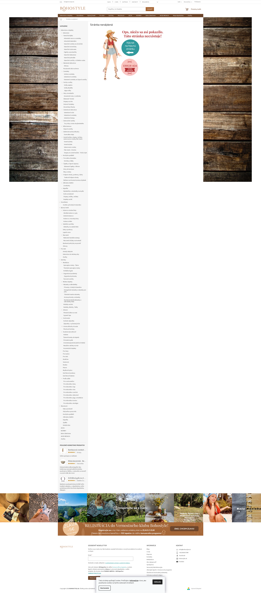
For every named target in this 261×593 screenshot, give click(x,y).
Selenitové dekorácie (70, 110)
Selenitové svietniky (70, 77)
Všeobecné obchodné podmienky (157, 573)
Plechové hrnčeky (68, 329)
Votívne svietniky (69, 74)
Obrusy (65, 246)
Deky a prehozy (68, 230)
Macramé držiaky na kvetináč (72, 241)
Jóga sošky (67, 91)
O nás (116, 2)
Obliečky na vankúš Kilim (70, 227)
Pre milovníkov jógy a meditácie (73, 398)
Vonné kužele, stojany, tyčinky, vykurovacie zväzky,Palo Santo (72, 138)
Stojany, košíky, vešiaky (70, 197)
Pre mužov (66, 354)
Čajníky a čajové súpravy (70, 164)
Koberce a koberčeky (69, 210)
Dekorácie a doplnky (67, 30)
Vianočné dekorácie (70, 55)
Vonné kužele (68, 144)
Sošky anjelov (68, 85)
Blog (109, 2)
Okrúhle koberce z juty (70, 213)
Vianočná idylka (68, 36)
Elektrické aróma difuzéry (71, 132)
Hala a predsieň (67, 409)
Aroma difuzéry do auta (70, 326)
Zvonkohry (66, 186)
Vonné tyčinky (68, 142)
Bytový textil (65, 208)
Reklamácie (145, 2)
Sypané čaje (67, 315)
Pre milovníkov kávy (69, 384)
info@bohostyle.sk (185, 550)
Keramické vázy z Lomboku (72, 96)
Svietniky (66, 71)
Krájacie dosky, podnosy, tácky (73, 175)
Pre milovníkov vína (69, 390)
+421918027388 (183, 553)
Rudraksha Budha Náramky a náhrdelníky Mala (72, 301)
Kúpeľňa (65, 188)
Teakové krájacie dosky (71, 177)
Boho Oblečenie (66, 434)
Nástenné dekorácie (69, 63)
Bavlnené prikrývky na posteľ (72, 243)
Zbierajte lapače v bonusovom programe (159, 570)
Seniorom (66, 362)
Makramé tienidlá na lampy (71, 238)
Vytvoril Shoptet (196, 589)
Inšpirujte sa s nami (133, 508)
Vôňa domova (67, 126)
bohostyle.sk (183, 559)
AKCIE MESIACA (65, 436)
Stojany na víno (68, 102)
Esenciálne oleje (69, 135)
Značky (63, 439)
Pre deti (63, 249)
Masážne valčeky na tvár (70, 346)
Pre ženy (65, 351)
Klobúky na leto (68, 304)
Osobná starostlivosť (69, 332)
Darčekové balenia (68, 376)
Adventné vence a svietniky (72, 38)
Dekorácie (66, 33)
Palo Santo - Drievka (70, 150)
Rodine (65, 365)
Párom (65, 368)
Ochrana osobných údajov (155, 575)
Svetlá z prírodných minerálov (72, 205)
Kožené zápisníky (68, 321)
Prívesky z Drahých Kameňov (73, 287)
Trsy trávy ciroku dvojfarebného (74, 124)
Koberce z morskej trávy (71, 219)
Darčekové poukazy (69, 373)
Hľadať (149, 9)
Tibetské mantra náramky (72, 294)
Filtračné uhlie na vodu (70, 313)
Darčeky (63, 260)
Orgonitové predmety (70, 274)
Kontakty (135, 2)
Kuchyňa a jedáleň (68, 155)
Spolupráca (150, 565)
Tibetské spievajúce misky (71, 268)
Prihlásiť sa (94, 578)
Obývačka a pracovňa (69, 411)
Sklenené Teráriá (68, 99)
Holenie (65, 335)
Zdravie (65, 310)
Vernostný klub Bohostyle (154, 567)
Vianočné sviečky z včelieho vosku (74, 60)
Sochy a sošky (67, 82)
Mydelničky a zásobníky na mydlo (73, 191)
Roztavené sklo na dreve (71, 69)
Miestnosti (64, 406)
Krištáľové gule (68, 271)
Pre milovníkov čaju (69, 387)
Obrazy (66, 66)
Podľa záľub (66, 379)
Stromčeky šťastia (69, 107)
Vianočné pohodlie (69, 58)
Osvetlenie (64, 202)
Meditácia (66, 263)
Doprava (125, 2)
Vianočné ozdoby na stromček (73, 44)
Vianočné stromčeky (70, 47)
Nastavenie (104, 588)
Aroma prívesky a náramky (72, 297)
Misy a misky (67, 172)
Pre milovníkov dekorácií (71, 395)
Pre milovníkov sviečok (70, 392)
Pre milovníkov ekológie (70, 403)
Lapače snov (67, 232)
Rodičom (65, 359)
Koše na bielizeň (68, 194)
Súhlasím (157, 582)
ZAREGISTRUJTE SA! (94, 573)
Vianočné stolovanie (70, 49)
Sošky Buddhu (68, 88)
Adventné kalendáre (70, 41)
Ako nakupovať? (151, 562)
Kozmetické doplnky (69, 348)
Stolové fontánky (68, 104)
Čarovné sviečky (68, 279)
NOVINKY (63, 431)
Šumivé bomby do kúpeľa (71, 337)
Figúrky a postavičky (70, 52)
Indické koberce (68, 216)
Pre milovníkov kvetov (70, 401)
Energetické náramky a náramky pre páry (75, 291)
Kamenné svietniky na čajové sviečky (75, 80)
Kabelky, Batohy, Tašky (70, 307)
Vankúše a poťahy (68, 224)
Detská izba (66, 425)
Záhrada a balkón (68, 183)
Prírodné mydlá (68, 340)
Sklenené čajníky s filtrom (72, 166)
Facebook (182, 556)
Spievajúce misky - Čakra (71, 265)
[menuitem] (66, 15)
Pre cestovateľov (68, 381)
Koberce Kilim (67, 221)
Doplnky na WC (67, 199)
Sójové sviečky (68, 129)
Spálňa (65, 423)
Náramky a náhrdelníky (70, 285)
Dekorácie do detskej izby (71, 254)
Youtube (181, 562)
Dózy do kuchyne (68, 169)
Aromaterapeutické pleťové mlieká (74, 343)
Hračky (65, 257)
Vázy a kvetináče (68, 93)
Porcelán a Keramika (69, 158)
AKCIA (63, 428)
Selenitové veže (69, 113)
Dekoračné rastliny (69, 121)
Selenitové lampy (69, 118)
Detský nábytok (68, 252)
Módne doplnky (67, 282)
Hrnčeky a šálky (69, 161)
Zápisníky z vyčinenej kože (71, 324)
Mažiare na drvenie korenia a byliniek (74, 180)
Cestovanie (66, 318)
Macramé (66, 235)
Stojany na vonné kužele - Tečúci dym (75, 153)
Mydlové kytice (67, 370)
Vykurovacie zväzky (70, 147)
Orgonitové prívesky (70, 276)
